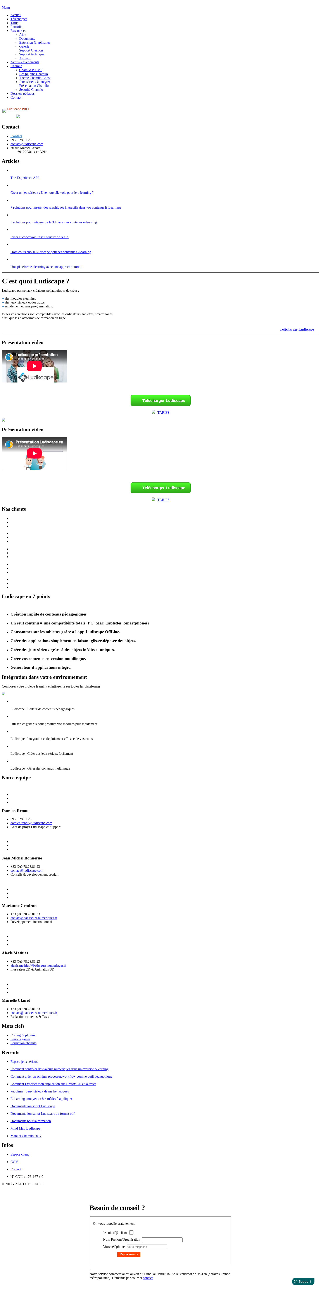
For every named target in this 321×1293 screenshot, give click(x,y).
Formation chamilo (23, 1043)
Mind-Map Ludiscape (25, 1128)
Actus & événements (24, 62)
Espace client (19, 1154)
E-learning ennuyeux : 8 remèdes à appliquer (41, 1099)
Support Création (31, 50)
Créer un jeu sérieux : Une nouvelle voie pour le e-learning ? (52, 192)
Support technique (31, 54)
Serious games (20, 1039)
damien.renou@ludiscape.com (31, 823)
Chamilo (16, 66)
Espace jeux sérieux (24, 1061)
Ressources (18, 31)
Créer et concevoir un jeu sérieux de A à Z (39, 237)
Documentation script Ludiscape (32, 1106)
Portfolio (16, 27)
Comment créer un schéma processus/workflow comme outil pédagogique (61, 1076)
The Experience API (24, 178)
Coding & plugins (22, 1035)
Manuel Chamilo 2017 (25, 1136)
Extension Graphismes (34, 42)
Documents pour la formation (30, 1121)
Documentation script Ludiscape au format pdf (42, 1113)
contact (148, 1278)
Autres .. (25, 58)
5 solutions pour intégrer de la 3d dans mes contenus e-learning (53, 222)
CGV (14, 1162)
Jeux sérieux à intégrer (34, 82)
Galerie (24, 46)
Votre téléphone (114, 1246)
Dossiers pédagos (22, 93)
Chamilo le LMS (30, 70)
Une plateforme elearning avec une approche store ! (45, 267)
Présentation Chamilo (34, 85)
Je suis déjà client (115, 1233)
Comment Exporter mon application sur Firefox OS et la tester (53, 1084)
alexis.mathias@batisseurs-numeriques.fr (38, 965)
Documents (27, 38)
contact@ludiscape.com (26, 144)
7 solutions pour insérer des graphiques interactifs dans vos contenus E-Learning (65, 207)
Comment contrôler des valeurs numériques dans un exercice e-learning (59, 1069)
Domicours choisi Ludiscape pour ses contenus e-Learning (50, 252)
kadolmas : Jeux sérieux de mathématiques (39, 1091)
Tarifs (14, 23)
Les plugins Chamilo (33, 74)
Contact (15, 97)
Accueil (15, 15)
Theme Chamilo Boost (34, 78)
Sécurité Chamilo (31, 89)
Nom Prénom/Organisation (121, 1239)
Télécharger (18, 19)
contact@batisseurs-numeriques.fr (33, 918)
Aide (22, 34)
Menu (6, 7)
